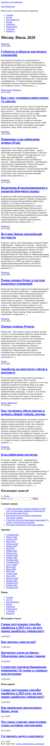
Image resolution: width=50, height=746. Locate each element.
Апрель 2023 (11, 539)
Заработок (10, 24)
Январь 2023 (11, 546)
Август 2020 (11, 564)
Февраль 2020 (12, 578)
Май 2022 (10, 548)
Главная (9, 15)
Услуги (9, 17)
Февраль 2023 (12, 544)
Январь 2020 (11, 581)
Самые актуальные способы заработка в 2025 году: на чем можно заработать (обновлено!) (26, 510)
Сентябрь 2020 (12, 562)
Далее (6, 496)
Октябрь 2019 (12, 587)
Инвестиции (11, 27)
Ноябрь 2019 (11, 585)
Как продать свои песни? (17, 513)
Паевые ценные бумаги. (18, 326)
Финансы (10, 31)
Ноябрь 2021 (11, 551)
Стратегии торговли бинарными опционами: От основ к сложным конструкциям (27, 521)
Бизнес (9, 22)
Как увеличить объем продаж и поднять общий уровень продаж (23, 412)
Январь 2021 (11, 553)
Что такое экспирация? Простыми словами (25, 525)
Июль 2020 (11, 567)
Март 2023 (10, 541)
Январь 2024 (11, 537)
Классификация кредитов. (19, 454)
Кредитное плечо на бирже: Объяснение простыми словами (23, 654)
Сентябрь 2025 (12, 535)
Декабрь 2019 (12, 583)
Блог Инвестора (8, 6)
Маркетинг (12, 403)
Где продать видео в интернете (22, 736)
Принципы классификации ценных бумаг (20, 141)
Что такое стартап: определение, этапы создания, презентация (24, 723)
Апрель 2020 (11, 574)
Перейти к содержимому (12, 2)
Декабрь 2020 (12, 555)
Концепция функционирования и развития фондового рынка (24, 189)
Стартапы (10, 29)
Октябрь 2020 (12, 560)
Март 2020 (10, 576)
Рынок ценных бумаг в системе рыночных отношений (23, 281)
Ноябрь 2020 (11, 558)
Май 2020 (10, 571)
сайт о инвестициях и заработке (30, 744)
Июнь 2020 (11, 569)
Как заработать (12, 20)
